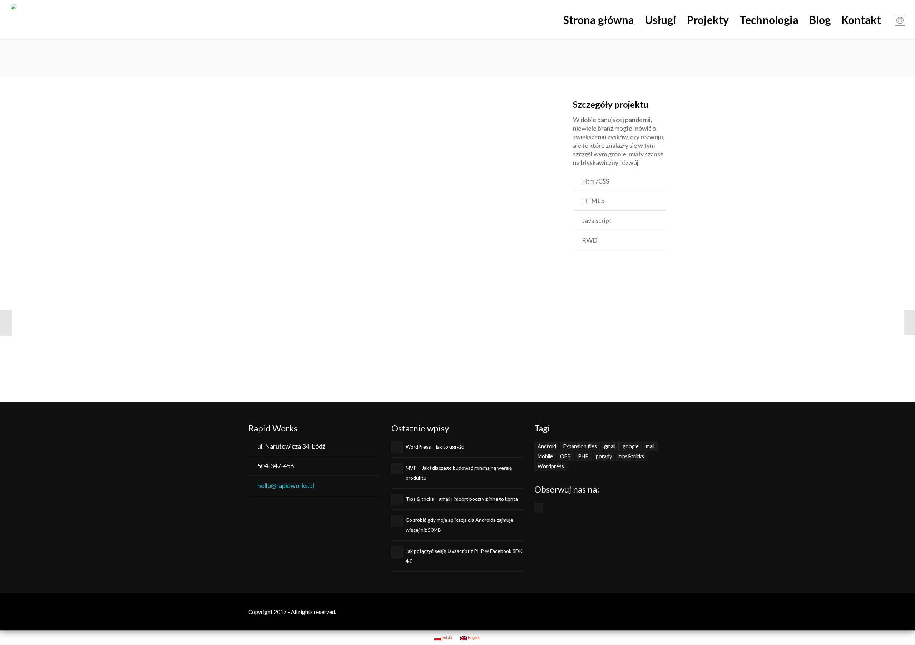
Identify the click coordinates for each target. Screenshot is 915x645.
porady (604, 456)
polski (446, 637)
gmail (609, 446)
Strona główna (598, 19)
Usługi (660, 19)
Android (547, 446)
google (631, 446)
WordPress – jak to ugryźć (435, 447)
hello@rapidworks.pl (285, 485)
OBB (565, 456)
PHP (583, 456)
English (473, 637)
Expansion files (580, 446)
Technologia (769, 19)
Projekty (708, 19)
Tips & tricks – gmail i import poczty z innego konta (462, 499)
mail (650, 446)
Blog (820, 19)
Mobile (545, 456)
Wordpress (551, 466)
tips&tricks (631, 456)
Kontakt (861, 19)
